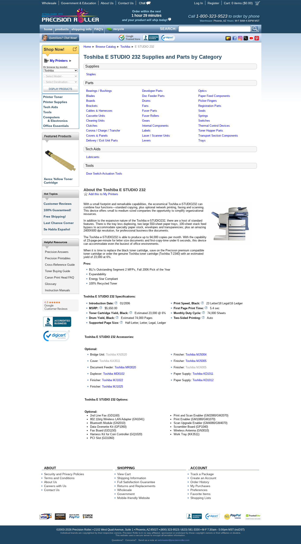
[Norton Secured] (172, 38)
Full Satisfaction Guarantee (136, 482)
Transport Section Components (218, 135)
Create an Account (203, 478)
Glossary (50, 284)
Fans (145, 105)
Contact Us (126, 3)
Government (126, 494)
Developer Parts (152, 90)
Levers (146, 140)
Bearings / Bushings (99, 90)
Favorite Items (200, 494)
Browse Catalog (106, 46)
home (48, 28)
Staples (91, 74)
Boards (90, 100)
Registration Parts (209, 105)
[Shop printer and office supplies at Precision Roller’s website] (93, 15)
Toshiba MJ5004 (196, 354)
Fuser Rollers (150, 115)
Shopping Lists (200, 498)
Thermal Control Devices (214, 125)
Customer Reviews (58, 203)
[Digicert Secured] (56, 335)
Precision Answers (57, 252)
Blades (90, 96)
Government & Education (78, 3)
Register (213, 3)
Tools (47, 112)
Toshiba (125, 46)
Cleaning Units (95, 120)
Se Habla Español (57, 229)
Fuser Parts (149, 110)
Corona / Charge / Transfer (103, 130)
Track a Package (202, 474)
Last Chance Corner (59, 223)
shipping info (81, 28)
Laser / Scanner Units (156, 135)
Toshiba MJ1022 (112, 380)
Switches (204, 120)
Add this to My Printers (103, 194)
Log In (198, 3)
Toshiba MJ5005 (196, 361)
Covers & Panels (97, 135)
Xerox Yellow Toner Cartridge (58, 180)
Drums (146, 100)
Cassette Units (95, 115)
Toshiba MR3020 (125, 367)
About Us (107, 3)
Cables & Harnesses (99, 110)
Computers (55, 118)
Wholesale (49, 3)
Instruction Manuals (57, 290)
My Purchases (200, 486)
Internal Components (155, 125)
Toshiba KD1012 (203, 380)
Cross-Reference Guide (60, 264)
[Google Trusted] (129, 38)
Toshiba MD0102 (113, 373)
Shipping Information (131, 478)
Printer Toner (53, 97)
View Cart (124, 474)
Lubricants (92, 157)
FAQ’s (98, 28)
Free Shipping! (55, 216)
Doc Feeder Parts (153, 96)
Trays (202, 140)
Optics (202, 90)
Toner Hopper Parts (210, 130)
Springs (203, 115)
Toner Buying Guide (57, 271)
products (62, 28)
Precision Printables (58, 258)
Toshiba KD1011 (203, 373)
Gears (146, 120)
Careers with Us (55, 486)
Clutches (91, 125)
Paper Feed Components (214, 96)
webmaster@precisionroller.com (173, 540)
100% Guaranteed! (57, 210)
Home (87, 46)
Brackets (92, 105)
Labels (146, 130)
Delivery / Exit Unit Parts (102, 140)
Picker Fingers (207, 100)
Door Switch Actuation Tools (104, 173)
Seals (202, 110)
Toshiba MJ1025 (112, 386)
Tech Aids (50, 107)
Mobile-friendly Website (133, 498)
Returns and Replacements (136, 486)
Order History (199, 482)
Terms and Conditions (59, 478)
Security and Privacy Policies (64, 474)
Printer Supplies (55, 102)
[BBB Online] (151, 38)
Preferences (198, 490)
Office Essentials (56, 126)
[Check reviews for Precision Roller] (60, 305)
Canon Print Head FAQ (59, 277)
